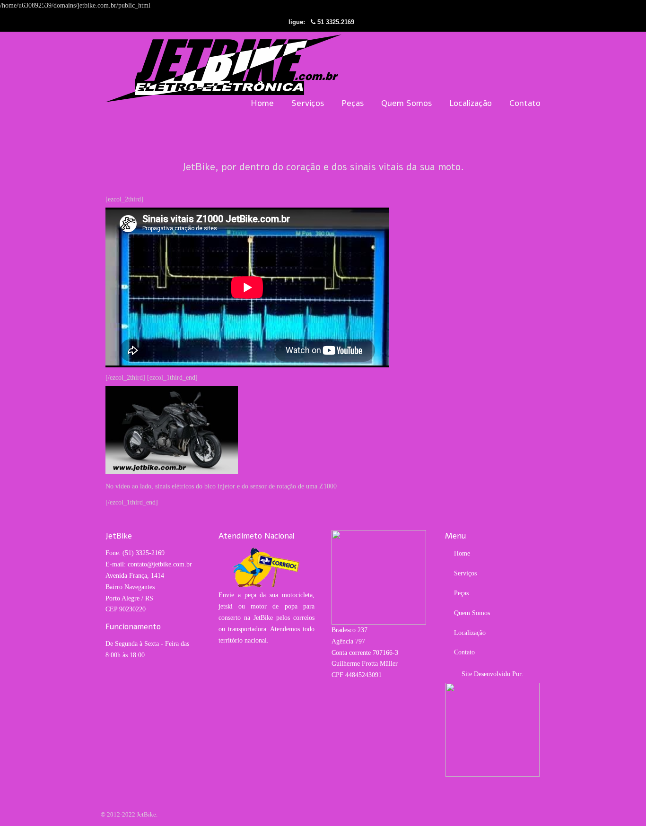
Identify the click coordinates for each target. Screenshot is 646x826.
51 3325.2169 (335, 22)
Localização (470, 632)
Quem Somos (472, 613)
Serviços (465, 573)
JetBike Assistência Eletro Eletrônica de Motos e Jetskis (223, 68)
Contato (464, 652)
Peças (461, 593)
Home (462, 553)
